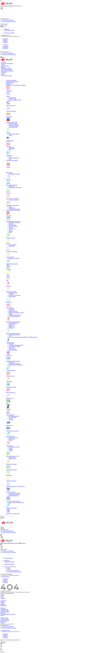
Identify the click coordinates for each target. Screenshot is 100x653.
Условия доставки (5, 610)
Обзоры (2, 622)
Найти (2, 642)
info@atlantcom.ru (6, 35)
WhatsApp (5, 42)
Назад (8, 567)
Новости (3, 601)
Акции (2, 595)
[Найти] (2, 9)
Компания (3, 598)
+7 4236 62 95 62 (9, 21)
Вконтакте (5, 38)
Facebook (5, 39)
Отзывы (2, 603)
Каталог (2, 594)
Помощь (2, 615)
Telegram (5, 41)
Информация (4, 605)
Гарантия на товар (5, 611)
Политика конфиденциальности (8, 614)
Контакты (3, 604)
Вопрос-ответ (4, 621)
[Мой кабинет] (1, 535)
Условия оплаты (4, 609)
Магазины (3, 608)
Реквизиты (3, 612)
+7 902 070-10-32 (5, 18)
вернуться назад (4, 593)
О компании (3, 600)
